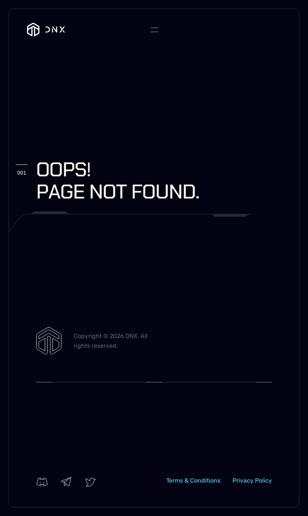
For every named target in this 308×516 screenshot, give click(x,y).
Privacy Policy (252, 480)
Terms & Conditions (193, 480)
